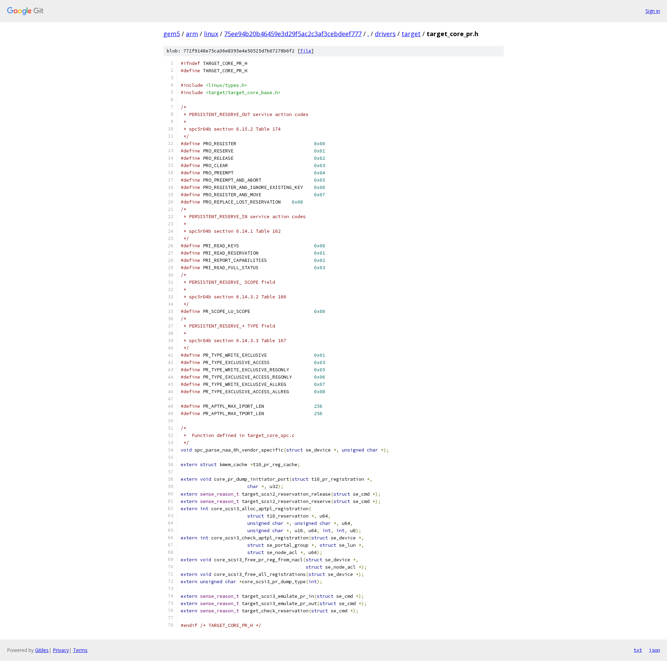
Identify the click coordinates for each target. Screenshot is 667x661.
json (654, 650)
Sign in (652, 11)
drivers (385, 34)
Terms (80, 650)
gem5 (171, 34)
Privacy (61, 650)
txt (638, 650)
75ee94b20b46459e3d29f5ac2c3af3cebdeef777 (293, 34)
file (305, 51)
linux (211, 34)
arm (192, 34)
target (411, 34)
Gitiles (42, 650)
